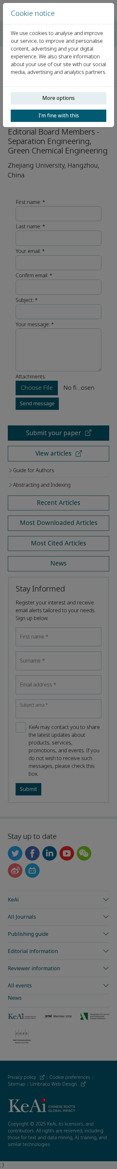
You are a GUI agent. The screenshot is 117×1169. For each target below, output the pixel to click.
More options (58, 98)
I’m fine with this (58, 115)
